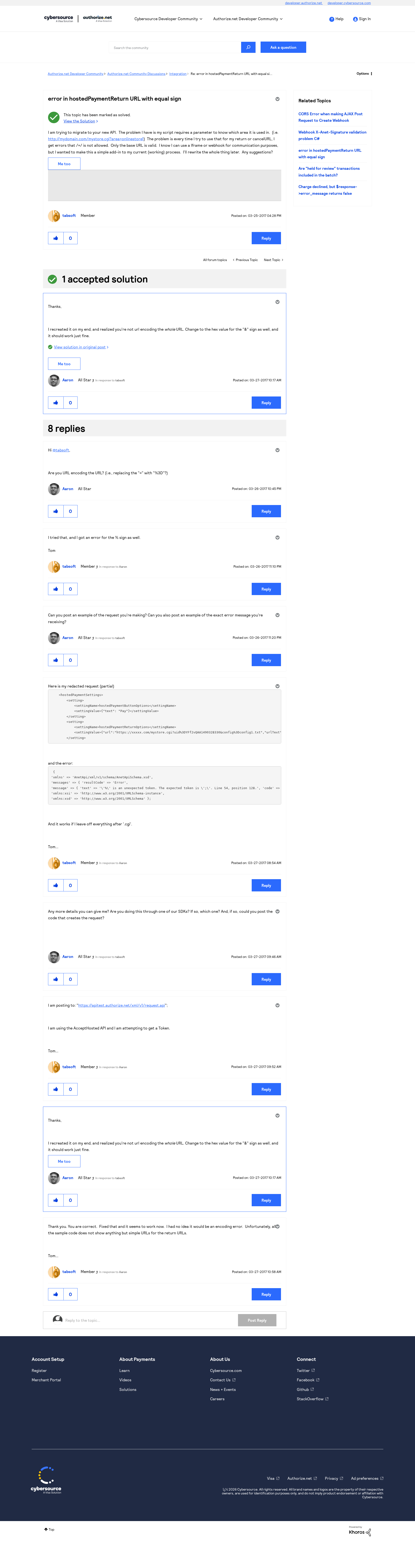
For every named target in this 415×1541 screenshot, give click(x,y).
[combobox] (182, 47)
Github (303, 1389)
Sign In (365, 18)
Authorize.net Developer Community (245, 18)
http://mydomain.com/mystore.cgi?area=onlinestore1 (96, 138)
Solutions (127, 1389)
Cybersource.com (226, 1370)
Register (39, 1370)
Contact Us (220, 1379)
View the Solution (79, 121)
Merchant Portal (46, 1379)
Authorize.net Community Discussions (136, 74)
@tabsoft (61, 450)
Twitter (303, 1370)
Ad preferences (364, 1478)
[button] (56, 238)
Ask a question (283, 47)
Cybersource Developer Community (58, 19)
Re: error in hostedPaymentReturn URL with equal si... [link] (231, 74)
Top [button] (51, 1529)
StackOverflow (310, 1398)
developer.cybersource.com (349, 3)
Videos (125, 1379)
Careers (217, 1398)
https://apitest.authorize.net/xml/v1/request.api (121, 1005)
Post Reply (257, 1320)
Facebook (305, 1379)
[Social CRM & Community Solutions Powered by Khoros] (360, 1531)
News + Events (223, 1389)
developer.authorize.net (304, 3)
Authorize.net (299, 1478)
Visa (271, 1478)
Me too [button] (64, 163)
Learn (124, 1370)
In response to (110, 380)
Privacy (331, 1478)
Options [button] (363, 73)
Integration (178, 74)
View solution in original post (80, 347)
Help (339, 18)
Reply (266, 238)
